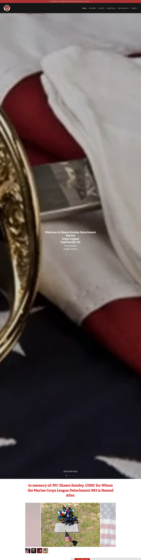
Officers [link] (92, 8)
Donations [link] (111, 8)
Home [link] (84, 8)
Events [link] (102, 8)
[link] (7, 8)
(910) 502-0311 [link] (70, 471)
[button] (68, 475)
